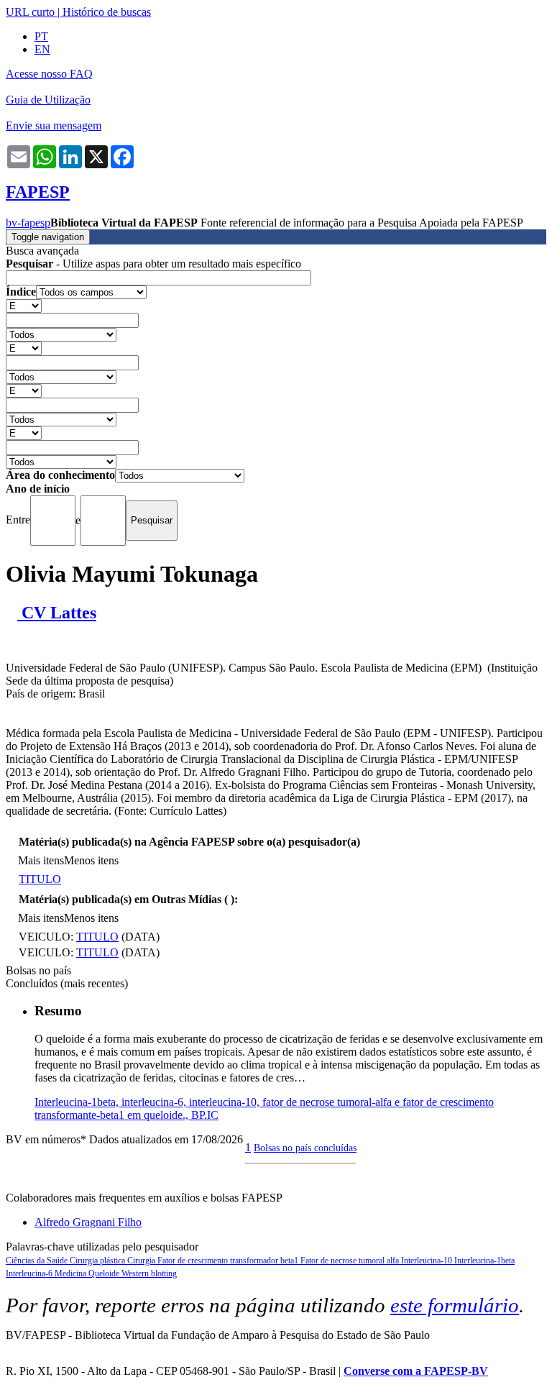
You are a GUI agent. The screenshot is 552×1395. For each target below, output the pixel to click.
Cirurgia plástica (98, 1261)
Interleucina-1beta (484, 1261)
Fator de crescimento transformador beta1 (228, 1261)
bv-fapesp (28, 222)
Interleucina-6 (30, 1273)
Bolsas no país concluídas (305, 1147)
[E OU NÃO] (24, 305)
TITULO (40, 879)
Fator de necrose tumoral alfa (350, 1261)
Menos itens (91, 860)
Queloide (104, 1273)
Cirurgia (142, 1261)
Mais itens (41, 860)
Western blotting (149, 1273)
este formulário (454, 1305)
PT (41, 36)
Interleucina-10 (427, 1261)
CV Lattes (56, 612)
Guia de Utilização (48, 99)
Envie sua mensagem (53, 125)
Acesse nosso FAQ (49, 74)
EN (42, 49)
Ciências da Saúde (38, 1261)
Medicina (71, 1273)
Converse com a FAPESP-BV (416, 1371)
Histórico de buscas (107, 12)
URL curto (30, 12)
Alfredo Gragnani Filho (88, 1222)
